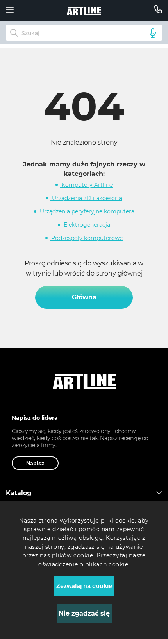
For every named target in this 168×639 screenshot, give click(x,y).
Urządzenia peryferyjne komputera (86, 211)
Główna (84, 297)
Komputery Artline (86, 184)
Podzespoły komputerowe (86, 238)
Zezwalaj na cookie (84, 586)
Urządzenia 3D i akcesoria (86, 198)
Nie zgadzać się (84, 613)
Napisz (35, 463)
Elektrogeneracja (86, 224)
